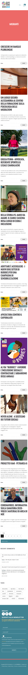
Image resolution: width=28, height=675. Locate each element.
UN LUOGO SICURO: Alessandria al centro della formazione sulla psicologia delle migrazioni (12, 103)
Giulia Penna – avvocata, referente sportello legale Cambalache (12, 162)
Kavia (3, 559)
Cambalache (10, 591)
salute (17, 596)
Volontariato (21, 598)
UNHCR (13, 598)
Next (4, 533)
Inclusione (19, 593)
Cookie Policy (10, 666)
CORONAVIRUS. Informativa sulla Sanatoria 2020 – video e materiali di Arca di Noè (14, 510)
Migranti (10, 596)
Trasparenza (23, 664)
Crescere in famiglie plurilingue (11, 48)
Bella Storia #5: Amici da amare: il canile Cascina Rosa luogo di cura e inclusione (13, 219)
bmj (3, 591)
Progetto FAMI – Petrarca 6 (14, 463)
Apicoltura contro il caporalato (11, 316)
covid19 (4, 593)
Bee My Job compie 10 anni (12, 559)
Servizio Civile (5, 598)
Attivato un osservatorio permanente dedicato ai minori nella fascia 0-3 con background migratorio (13, 572)
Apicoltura (13, 588)
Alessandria (5, 588)
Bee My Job (21, 588)
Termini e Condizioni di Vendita (20, 666)
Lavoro (4, 596)
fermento (11, 593)
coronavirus (19, 591)
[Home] (5, 7)
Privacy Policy (4, 666)
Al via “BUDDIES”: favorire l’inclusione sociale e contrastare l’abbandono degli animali (14, 372)
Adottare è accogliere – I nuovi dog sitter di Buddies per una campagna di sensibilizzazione (13, 272)
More (2, 63)
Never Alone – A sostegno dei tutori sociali (13, 418)
